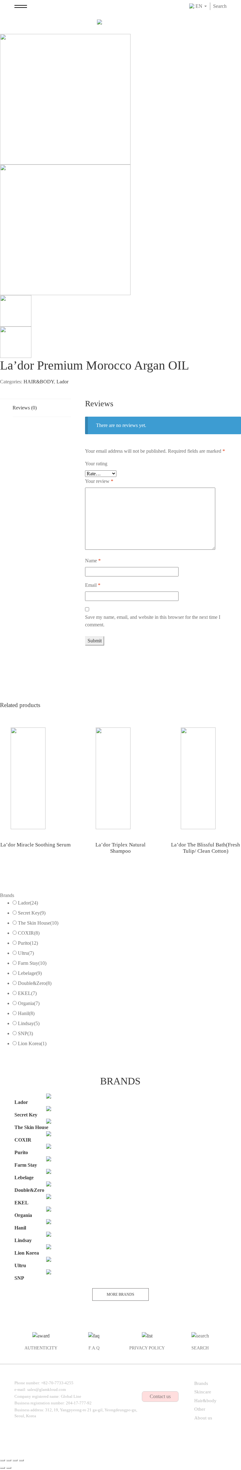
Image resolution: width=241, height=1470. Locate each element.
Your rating (96, 463)
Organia (29, 1003)
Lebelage (30, 973)
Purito (28, 943)
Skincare (202, 1391)
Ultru (26, 953)
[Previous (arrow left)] (2, 1468)
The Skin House (38, 923)
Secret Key (32, 913)
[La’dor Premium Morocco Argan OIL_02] (65, 229)
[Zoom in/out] (21, 1460)
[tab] (42, 408)
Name (93, 560)
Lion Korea (32, 1043)
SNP (25, 1033)
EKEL (27, 993)
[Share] (8, 1460)
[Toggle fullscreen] (15, 1460)
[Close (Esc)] (2, 1460)
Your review (99, 481)
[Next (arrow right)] (8, 1468)
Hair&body (205, 1400)
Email (92, 585)
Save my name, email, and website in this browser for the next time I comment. (152, 620)
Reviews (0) (25, 407)
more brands (120, 1294)
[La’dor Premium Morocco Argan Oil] (65, 98)
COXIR (29, 933)
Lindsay (29, 1023)
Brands (201, 1383)
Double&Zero (34, 983)
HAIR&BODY (39, 381)
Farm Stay (32, 963)
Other (199, 1409)
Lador (62, 381)
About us (203, 1417)
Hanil (26, 1013)
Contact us (160, 1396)
